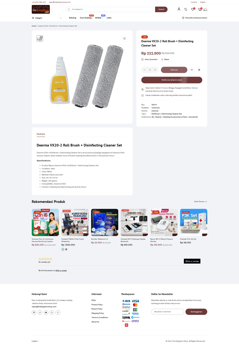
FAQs (93, 300)
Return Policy (96, 309)
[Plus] (155, 70)
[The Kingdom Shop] (41, 9)
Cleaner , (158, 117)
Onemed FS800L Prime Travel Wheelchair (72, 240)
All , (153, 117)
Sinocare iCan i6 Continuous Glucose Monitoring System (42, 240)
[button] (192, 70)
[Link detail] (34, 312)
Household (193, 117)
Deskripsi (41, 134)
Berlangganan (196, 312)
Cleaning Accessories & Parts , (175, 117)
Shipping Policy (97, 313)
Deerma (155, 111)
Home (34, 26)
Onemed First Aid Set (188, 239)
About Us (95, 322)
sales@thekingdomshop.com (44, 307)
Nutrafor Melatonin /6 (99, 239)
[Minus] (144, 70)
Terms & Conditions (99, 317)
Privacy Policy (97, 305)
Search (161, 9)
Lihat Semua (199, 201)
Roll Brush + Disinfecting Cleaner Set (167, 114)
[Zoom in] (124, 38)
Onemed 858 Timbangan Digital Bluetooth (133, 240)
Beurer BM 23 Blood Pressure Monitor (161, 240)
